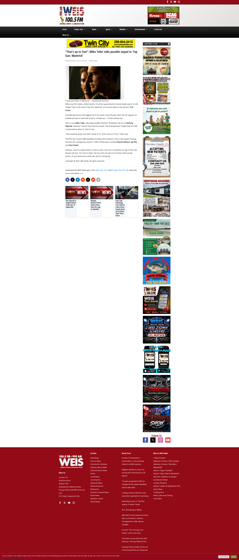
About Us (65, 35)
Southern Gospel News (99, 492)
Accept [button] (234, 557)
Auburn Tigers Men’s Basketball (166, 473)
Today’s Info (78, 29)
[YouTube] (175, 2)
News (94, 29)
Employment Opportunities (70, 487)
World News (95, 502)
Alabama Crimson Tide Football (166, 461)
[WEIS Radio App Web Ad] (156, 359)
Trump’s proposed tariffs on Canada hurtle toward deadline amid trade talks (134, 484)
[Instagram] (74, 503)
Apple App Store (101, 170)
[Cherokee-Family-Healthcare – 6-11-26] (156, 156)
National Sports (96, 486)
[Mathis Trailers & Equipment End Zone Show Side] (156, 329)
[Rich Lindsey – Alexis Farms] (156, 237)
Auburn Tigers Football (162, 470)
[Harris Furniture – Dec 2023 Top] (156, 61)
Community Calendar (98, 464)
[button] (179, 2)
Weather (122, 29)
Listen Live (158, 29)
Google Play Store (119, 170)
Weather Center (96, 498)
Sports (108, 29)
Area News (94, 458)
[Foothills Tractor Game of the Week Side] (156, 388)
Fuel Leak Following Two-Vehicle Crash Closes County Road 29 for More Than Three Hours (120, 208)
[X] (171, 2)
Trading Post (158, 492)
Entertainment (140, 29)
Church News (95, 461)
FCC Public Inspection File (69, 496)
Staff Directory (65, 480)
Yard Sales (157, 498)
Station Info (63, 483)
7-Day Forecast (159, 458)
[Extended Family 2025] (156, 120)
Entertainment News (98, 470)
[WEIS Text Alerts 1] (156, 300)
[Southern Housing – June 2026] (156, 198)
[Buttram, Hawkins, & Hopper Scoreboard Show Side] (156, 418)
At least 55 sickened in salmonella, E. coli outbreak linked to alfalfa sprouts (133, 461)
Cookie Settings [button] (223, 557)
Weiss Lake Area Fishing (163, 495)
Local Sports (95, 480)
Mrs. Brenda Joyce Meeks (132, 510)
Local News (94, 477)
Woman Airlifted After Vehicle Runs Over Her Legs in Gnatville (96, 204)
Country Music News (98, 467)
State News (95, 495)
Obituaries (94, 489)
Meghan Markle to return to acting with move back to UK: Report (133, 472)
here (81, 173)
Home (64, 29)
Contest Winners (160, 483)
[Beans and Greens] (156, 90)
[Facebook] (167, 2)
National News (96, 483)
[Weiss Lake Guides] (156, 270)
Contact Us (63, 477)
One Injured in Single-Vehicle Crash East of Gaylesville (71, 203)
